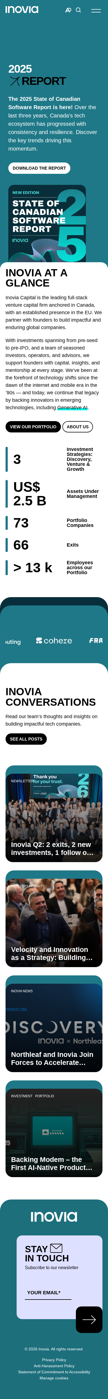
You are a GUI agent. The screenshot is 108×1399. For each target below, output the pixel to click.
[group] (54, 640)
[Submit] (89, 1319)
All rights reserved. (67, 1349)
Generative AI (72, 407)
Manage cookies (54, 1378)
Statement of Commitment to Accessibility (54, 1372)
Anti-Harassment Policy (54, 1366)
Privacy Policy (54, 1360)
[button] (96, 10)
